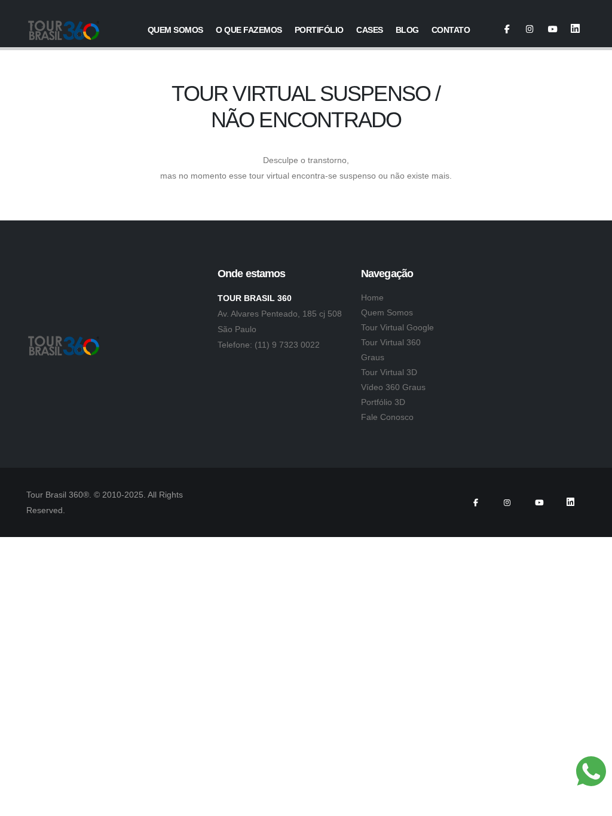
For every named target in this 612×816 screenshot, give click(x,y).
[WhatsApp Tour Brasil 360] (591, 771)
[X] (530, 29)
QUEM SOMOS (175, 30)
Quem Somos (387, 312)
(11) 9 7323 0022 (287, 344)
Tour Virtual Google (397, 327)
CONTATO (451, 30)
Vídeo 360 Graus (393, 387)
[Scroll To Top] (591, 802)
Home (372, 297)
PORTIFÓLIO (319, 30)
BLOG (407, 30)
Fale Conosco (387, 417)
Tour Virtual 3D (389, 372)
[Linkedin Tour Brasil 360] (575, 29)
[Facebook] (507, 29)
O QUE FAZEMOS (249, 30)
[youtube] (552, 29)
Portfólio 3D (383, 402)
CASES (369, 30)
